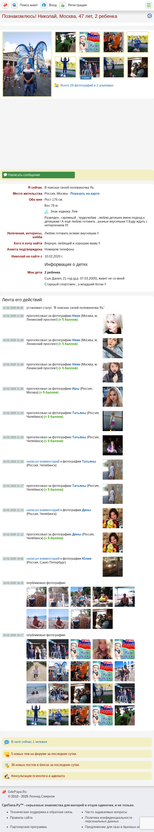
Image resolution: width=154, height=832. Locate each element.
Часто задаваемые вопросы (106, 812)
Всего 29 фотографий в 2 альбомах (87, 85)
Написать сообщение (24, 175)
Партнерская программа (28, 827)
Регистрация (77, 5)
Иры (75, 388)
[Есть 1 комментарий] (90, 67)
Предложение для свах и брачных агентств (117, 827)
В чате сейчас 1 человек (29, 742)
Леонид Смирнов (42, 796)
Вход (53, 5)
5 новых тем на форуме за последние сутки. (44, 754)
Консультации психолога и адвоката (38, 776)
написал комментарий (43, 461)
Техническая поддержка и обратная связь (41, 812)
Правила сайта (21, 817)
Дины (86, 510)
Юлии (86, 558)
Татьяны (79, 413)
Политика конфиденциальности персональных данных (108, 819)
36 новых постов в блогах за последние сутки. (45, 765)
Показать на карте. (85, 193)
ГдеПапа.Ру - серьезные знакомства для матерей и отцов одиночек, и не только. (68, 805)
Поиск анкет (29, 5)
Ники (76, 315)
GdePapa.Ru (17, 791)
